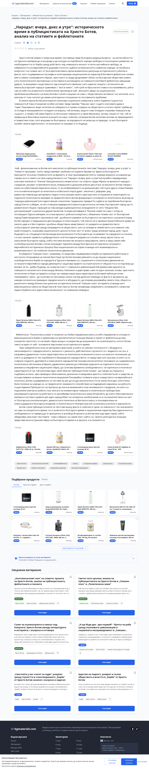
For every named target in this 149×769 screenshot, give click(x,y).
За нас (13, 741)
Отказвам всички (112, 761)
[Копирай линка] (39, 42)
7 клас (58, 748)
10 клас (79, 744)
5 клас (58, 741)
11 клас (79, 748)
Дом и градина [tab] (45, 485)
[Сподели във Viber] (24, 42)
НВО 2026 (15, 751)
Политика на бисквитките (26, 766)
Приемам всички (129, 761)
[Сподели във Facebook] (27, 42)
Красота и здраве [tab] (29, 485)
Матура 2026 (16, 748)
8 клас (58, 752)
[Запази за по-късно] (132, 31)
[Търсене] (123, 3)
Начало (15, 15)
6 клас (58, 744)
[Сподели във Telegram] (35, 42)
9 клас (78, 741)
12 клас (79, 752)
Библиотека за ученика (42, 15)
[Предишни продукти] (11, 516)
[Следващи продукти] (137, 516)
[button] (21, 463)
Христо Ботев (60, 15)
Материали (25, 15)
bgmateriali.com (24, 3)
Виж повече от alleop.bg (73, 548)
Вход (131, 3)
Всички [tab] (16, 485)
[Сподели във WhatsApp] (31, 42)
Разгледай (42, 613)
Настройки (142, 762)
